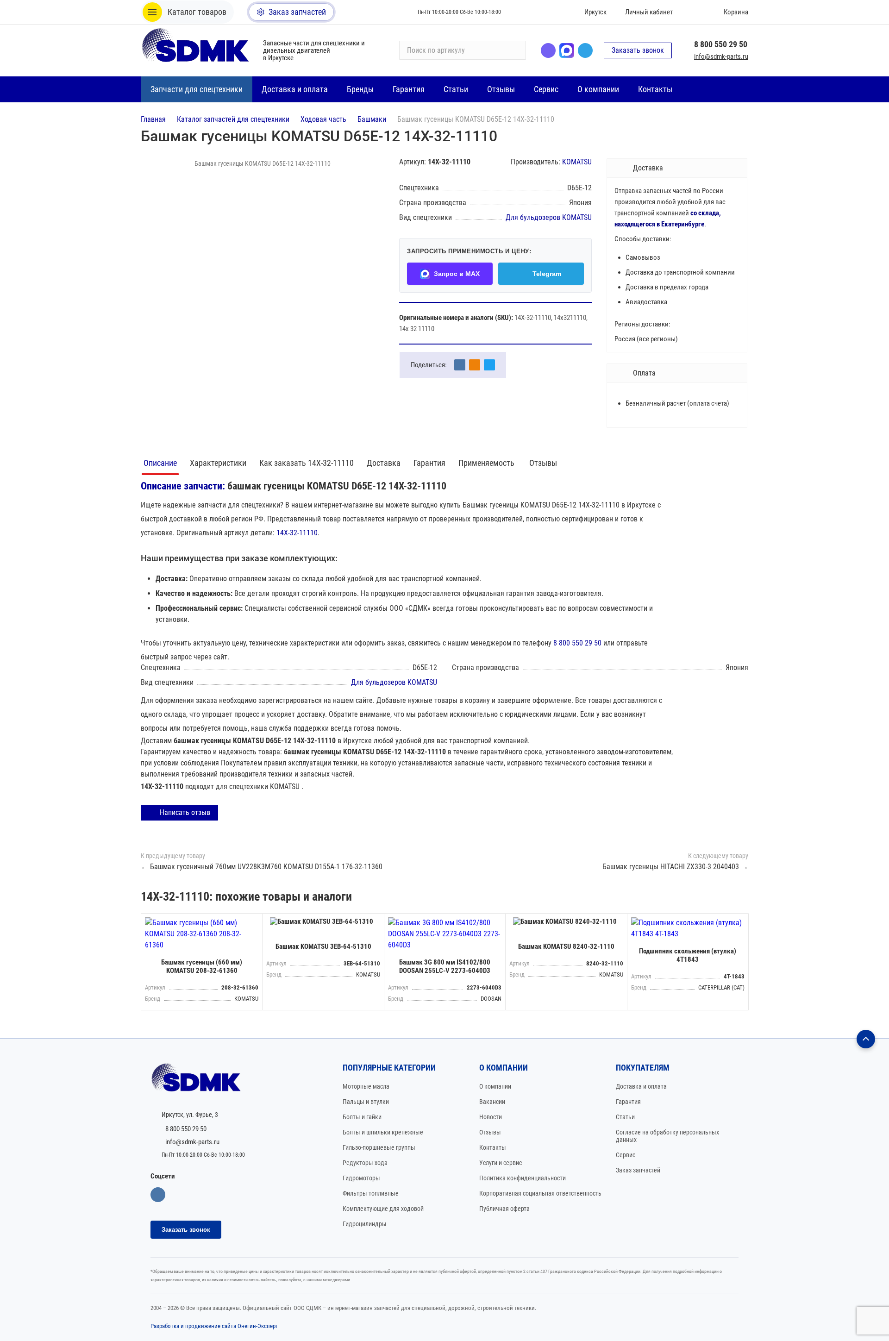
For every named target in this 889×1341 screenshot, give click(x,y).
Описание (160, 463)
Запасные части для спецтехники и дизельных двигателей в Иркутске (314, 50)
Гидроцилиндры (365, 1224)
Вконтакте (157, 1194)
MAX (566, 50)
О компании (495, 1086)
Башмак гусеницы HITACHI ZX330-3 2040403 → (675, 866)
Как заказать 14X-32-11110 (306, 463)
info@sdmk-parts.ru (721, 56)
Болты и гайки (362, 1117)
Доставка (384, 463)
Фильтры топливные (371, 1193)
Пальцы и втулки (366, 1101)
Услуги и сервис (500, 1162)
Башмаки (371, 119)
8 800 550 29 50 (720, 44)
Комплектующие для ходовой (383, 1208)
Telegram (585, 50)
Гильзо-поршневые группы (379, 1147)
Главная (153, 119)
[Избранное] (693, 12)
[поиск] (515, 50)
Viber (548, 50)
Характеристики (218, 463)
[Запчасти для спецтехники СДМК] (196, 50)
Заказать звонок (638, 50)
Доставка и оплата (641, 1086)
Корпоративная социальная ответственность (540, 1193)
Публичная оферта (504, 1208)
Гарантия (429, 463)
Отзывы (543, 463)
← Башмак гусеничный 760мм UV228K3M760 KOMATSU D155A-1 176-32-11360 (261, 866)
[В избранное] (252, 922)
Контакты (492, 1147)
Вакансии (492, 1101)
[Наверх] (866, 1039)
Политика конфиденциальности (522, 1178)
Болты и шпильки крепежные (383, 1132)
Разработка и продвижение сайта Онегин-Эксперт (214, 1325)
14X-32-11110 (297, 532)
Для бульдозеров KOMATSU (549, 217)
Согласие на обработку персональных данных (667, 1135)
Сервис (625, 1155)
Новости (490, 1117)
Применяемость (487, 463)
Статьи (625, 1117)
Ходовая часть (323, 119)
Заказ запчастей (638, 1170)
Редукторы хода (365, 1162)
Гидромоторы (361, 1178)
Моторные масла (366, 1086)
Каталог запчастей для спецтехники (233, 119)
